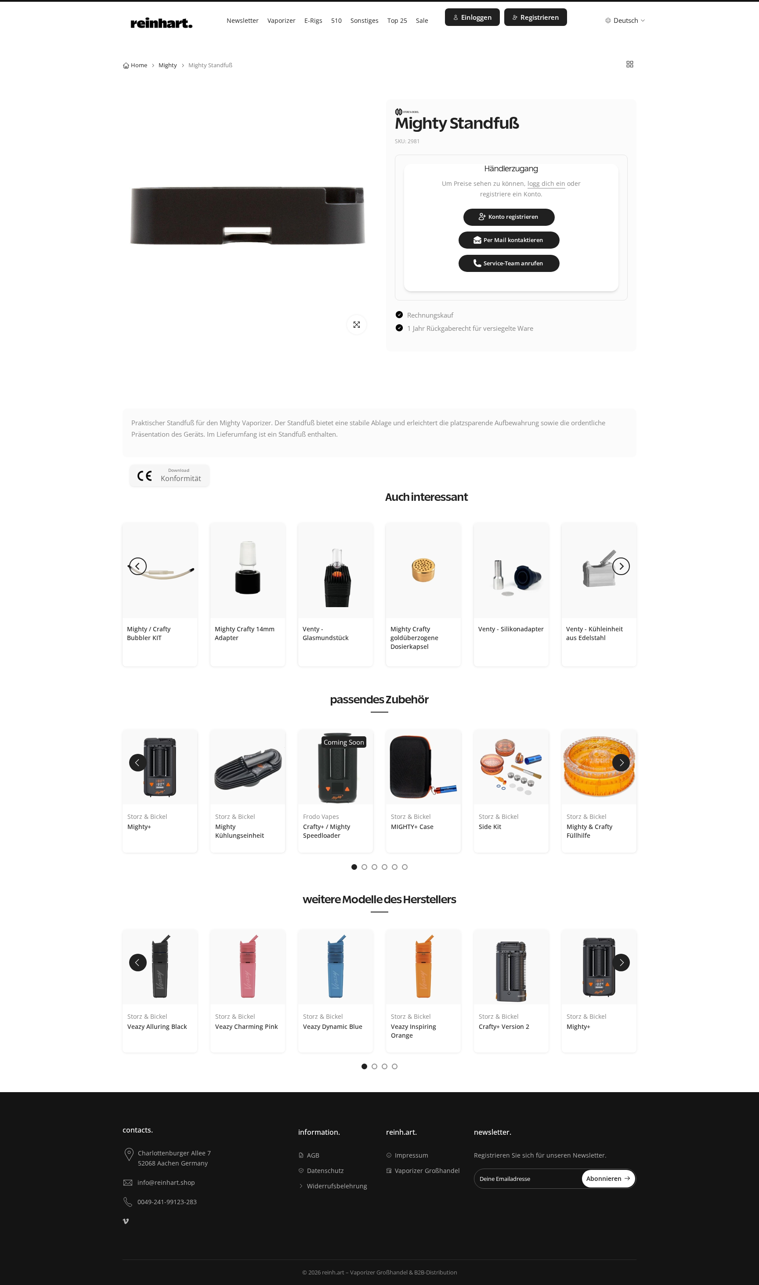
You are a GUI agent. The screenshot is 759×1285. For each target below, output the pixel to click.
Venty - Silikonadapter (511, 629)
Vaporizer (281, 20)
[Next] (621, 566)
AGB (313, 1155)
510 (336, 20)
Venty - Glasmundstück (326, 633)
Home (139, 65)
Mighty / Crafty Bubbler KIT (148, 633)
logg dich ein (546, 183)
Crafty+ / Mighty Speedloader (326, 831)
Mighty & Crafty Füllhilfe (589, 831)
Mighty (168, 65)
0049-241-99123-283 (167, 1202)
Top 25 (397, 20)
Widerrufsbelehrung (337, 1186)
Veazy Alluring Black (157, 1026)
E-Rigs (313, 20)
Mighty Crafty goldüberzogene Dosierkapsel (414, 638)
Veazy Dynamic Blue (332, 1026)
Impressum (411, 1155)
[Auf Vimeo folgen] (126, 1221)
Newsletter (243, 20)
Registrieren (539, 17)
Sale (422, 20)
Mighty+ (139, 826)
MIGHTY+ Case (412, 826)
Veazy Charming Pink (246, 1026)
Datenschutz (325, 1170)
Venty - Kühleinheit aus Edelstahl (594, 633)
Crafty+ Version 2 (504, 1026)
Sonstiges (365, 20)
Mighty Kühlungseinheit (239, 831)
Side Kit (490, 826)
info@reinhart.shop (166, 1182)
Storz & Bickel (147, 816)
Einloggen (476, 17)
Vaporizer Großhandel (427, 1170)
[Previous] (138, 566)
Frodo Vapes (321, 816)
